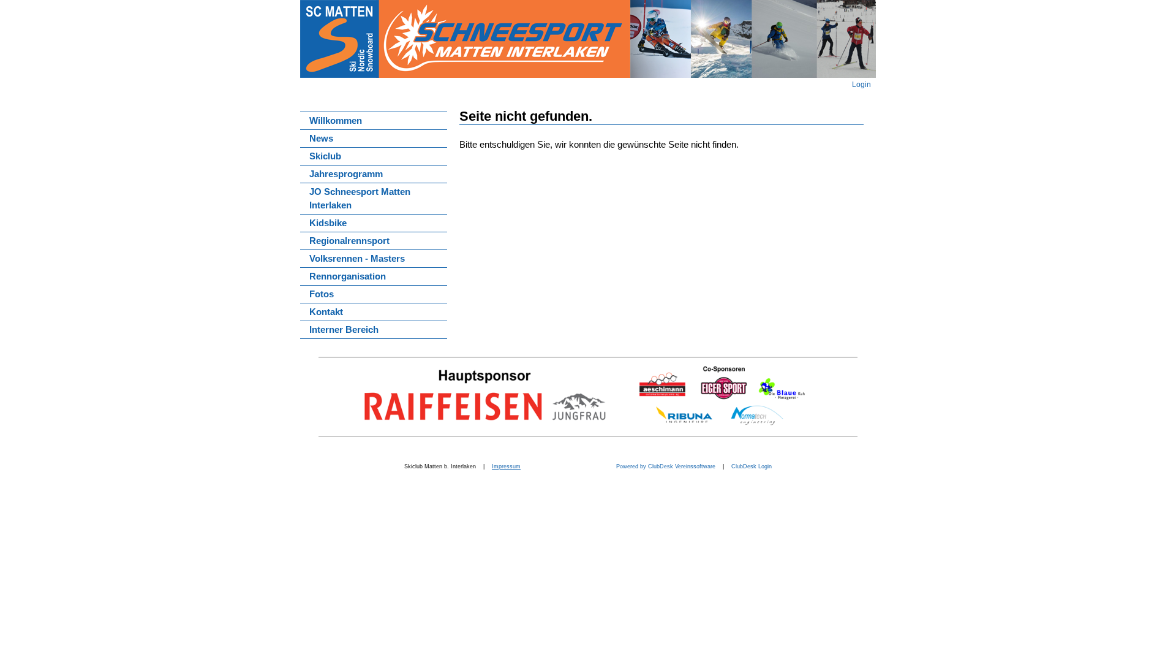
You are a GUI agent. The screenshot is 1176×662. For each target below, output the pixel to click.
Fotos (321, 294)
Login (861, 84)
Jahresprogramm (346, 174)
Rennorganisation (347, 276)
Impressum (506, 466)
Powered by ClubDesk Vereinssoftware (664, 466)
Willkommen (335, 121)
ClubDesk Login (751, 466)
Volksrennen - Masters (357, 259)
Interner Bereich (344, 330)
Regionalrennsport (349, 241)
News (321, 138)
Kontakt (326, 312)
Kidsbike (328, 223)
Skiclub (325, 156)
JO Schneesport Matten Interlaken (359, 198)
